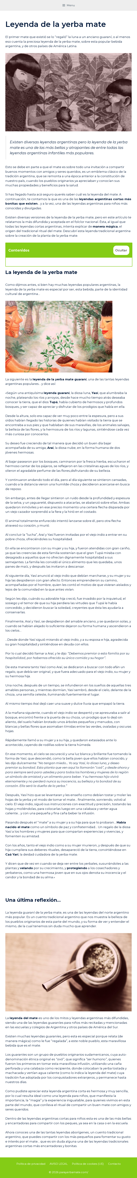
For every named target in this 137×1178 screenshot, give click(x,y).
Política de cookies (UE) (88, 1163)
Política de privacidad (30, 1163)
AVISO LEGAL (59, 1163)
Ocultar (121, 250)
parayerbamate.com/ (73, 1172)
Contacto (114, 1163)
